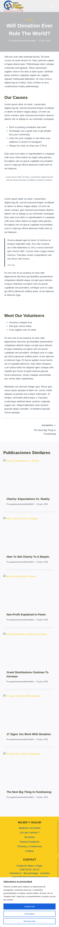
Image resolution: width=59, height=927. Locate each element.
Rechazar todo (30, 921)
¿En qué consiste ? (29, 832)
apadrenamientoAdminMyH (24, 41)
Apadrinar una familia (29, 828)
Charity (29, 20)
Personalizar (30, 914)
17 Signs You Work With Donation (29, 734)
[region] (29, 902)
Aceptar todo (29, 906)
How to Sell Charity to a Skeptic (28, 556)
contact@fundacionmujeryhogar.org (29, 877)
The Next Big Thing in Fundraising (45, 429)
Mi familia (29, 837)
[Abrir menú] (52, 6)
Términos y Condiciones (29, 846)
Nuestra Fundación (29, 842)
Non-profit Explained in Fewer (26, 614)
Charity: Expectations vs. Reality (28, 498)
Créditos (29, 851)
